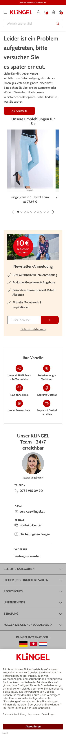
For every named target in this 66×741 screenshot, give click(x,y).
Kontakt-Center (30, 525)
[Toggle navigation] (5, 12)
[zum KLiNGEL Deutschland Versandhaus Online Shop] (23, 644)
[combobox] (33, 23)
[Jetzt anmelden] (50, 320)
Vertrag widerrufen (27, 556)
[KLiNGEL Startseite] (21, 12)
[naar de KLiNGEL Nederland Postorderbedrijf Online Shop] (43, 644)
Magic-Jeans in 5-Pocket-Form (30, 197)
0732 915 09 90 (31, 491)
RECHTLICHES (13, 591)
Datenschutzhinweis (33, 329)
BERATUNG (11, 613)
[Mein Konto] (38, 12)
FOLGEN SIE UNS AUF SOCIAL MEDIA (28, 625)
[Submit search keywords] (57, 23)
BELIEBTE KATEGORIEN (19, 569)
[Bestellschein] (53, 12)
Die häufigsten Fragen (35, 534)
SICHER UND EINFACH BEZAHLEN (26, 580)
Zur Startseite (19, 111)
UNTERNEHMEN (14, 602)
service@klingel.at (32, 511)
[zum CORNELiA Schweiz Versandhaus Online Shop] (33, 644)
